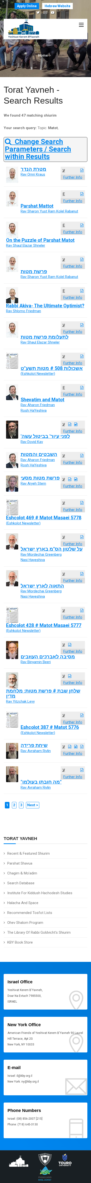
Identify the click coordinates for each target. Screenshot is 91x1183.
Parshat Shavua (19, 863)
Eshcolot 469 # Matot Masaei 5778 (43, 518)
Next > (32, 805)
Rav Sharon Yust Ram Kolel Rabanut (49, 211)
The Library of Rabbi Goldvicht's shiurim (39, 932)
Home (43, 55)
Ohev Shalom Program (25, 922)
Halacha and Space (22, 903)
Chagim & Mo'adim (22, 873)
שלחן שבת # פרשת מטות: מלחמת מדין (43, 693)
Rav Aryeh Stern (33, 483)
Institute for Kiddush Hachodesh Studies (39, 893)
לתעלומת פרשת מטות (44, 337)
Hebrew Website (57, 6)
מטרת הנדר (33, 169)
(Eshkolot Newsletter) (38, 373)
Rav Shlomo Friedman (23, 311)
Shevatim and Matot (42, 400)
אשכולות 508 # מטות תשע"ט (52, 368)
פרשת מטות (34, 271)
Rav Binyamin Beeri (36, 662)
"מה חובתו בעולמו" (41, 782)
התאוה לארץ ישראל (42, 586)
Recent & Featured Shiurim (28, 853)
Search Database (20, 883)
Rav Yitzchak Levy (20, 701)
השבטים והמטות (39, 454)
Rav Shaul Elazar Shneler (25, 245)
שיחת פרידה (34, 745)
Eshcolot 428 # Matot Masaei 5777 (43, 625)
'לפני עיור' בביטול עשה (45, 436)
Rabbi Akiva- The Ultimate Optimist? (45, 306)
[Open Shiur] (81, 170)
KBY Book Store (20, 942)
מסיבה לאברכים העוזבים (48, 657)
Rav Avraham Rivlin (36, 751)
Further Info (72, 177)
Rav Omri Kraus (33, 174)
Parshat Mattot (37, 206)
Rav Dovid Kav (32, 442)
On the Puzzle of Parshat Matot (40, 240)
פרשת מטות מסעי (40, 478)
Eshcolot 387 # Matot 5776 (50, 727)
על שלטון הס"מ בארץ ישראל (52, 549)
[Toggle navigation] (81, 25)
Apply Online (27, 6)
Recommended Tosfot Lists (29, 913)
